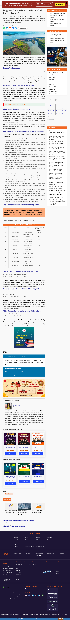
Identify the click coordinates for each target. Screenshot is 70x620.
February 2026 (53, 86)
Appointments (17, 544)
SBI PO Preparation (7, 566)
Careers (47, 572)
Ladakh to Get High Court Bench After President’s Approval (57, 174)
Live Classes (59, 566)
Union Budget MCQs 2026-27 (57, 13)
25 (51, 113)
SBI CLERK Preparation (8, 568)
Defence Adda (39, 555)
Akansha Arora (8, 25)
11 (50, 108)
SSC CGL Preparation (8, 574)
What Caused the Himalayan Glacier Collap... (22, 512)
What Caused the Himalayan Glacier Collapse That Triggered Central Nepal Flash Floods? (57, 158)
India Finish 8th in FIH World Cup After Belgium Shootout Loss (56, 143)
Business (38, 537)
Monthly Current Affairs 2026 (57, 38)
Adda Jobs (27, 553)
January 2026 (52, 89)
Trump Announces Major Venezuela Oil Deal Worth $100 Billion (57, 132)
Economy (38, 544)
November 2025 (53, 93)
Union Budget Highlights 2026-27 (56, 24)
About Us (45, 564)
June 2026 (52, 77)
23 (65, 111)
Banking (16, 546)
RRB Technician (33, 564)
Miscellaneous (50, 544)
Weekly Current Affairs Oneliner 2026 (55, 35)
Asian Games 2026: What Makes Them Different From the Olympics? (57, 138)
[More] (40, 1)
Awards (27, 539)
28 (59, 113)
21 (59, 111)
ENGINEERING (19, 577)
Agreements (28, 544)
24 (48, 113)
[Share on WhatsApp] (4, 28)
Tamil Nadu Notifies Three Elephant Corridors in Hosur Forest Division (56, 183)
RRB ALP (31, 566)
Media (44, 569)
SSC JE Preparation (7, 572)
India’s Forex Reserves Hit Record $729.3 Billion (55, 178)
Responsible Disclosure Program (30, 614)
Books (57, 573)
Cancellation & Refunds (44, 614)
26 (54, 113)
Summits (38, 541)
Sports (26, 537)
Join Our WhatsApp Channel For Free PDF (16, 104)
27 (56, 113)
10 (48, 108)
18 (51, 111)
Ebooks (57, 571)
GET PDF (60, 618)
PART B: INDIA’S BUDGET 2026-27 (57, 20)
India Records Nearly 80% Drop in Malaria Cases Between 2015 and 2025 (57, 153)
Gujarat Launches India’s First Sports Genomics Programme (56, 148)
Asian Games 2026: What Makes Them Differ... (11, 511)
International (17, 539)
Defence (38, 539)
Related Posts (7, 499)
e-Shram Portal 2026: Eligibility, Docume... (37, 511)
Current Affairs (39, 553)
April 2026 (51, 82)
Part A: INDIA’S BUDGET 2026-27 (56, 16)
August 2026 (56, 72)
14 (59, 108)
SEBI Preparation (7, 570)
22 (62, 111)
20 (56, 111)
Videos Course (59, 569)
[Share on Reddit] (10, 28)
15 (62, 108)
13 (56, 108)
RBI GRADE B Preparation (6, 580)
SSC (17, 568)
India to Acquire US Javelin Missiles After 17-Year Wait (56, 187)
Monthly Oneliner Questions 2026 (57, 41)
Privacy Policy (65, 614)
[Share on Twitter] (16, 28)
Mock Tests (58, 564)
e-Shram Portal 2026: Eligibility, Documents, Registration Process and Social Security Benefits (57, 164)
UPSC (17, 579)
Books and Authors (29, 546)
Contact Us (45, 566)
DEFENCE (18, 574)
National (16, 537)
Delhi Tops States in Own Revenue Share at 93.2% (55, 170)
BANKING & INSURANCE (19, 565)
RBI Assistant (6, 577)
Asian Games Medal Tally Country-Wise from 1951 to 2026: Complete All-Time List (56, 196)
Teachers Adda (17, 553)
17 (48, 111)
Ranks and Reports (51, 539)
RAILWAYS (18, 570)
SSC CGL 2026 (32, 569)
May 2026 (51, 79)
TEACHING (18, 572)
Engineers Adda (50, 553)
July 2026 (51, 75)
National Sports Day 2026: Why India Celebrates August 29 (57, 191)
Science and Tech (51, 541)
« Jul (48, 124)
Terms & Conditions (55, 614)
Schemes (27, 541)
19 (53, 111)
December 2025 (53, 91)
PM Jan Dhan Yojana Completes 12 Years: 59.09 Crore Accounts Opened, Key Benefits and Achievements (57, 202)
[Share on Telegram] (7, 28)
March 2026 (52, 84)
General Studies (8, 493)
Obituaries (49, 537)
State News (16, 541)
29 (62, 113)
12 (53, 108)
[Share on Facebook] (13, 28)
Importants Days (40, 546)
